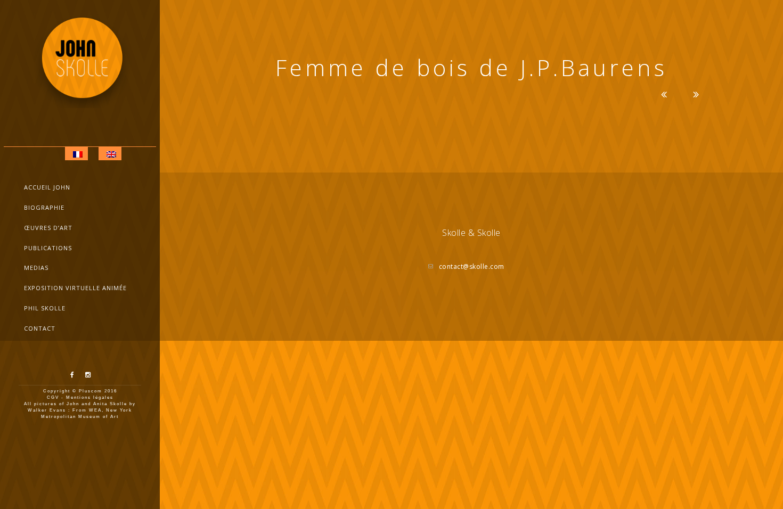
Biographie (44, 207)
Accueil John (47, 187)
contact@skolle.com (471, 266)
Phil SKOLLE (45, 308)
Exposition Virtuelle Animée (75, 288)
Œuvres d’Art (48, 228)
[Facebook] (72, 375)
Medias (36, 268)
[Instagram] (88, 375)
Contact (39, 328)
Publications (48, 248)
